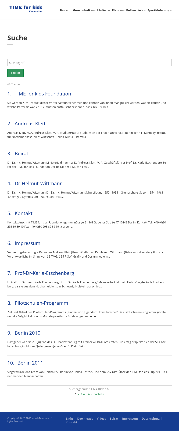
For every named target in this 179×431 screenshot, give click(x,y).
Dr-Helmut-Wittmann (39, 183)
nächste (99, 394)
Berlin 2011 (30, 362)
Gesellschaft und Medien (90, 10)
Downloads (85, 418)
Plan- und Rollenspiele (127, 10)
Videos (101, 418)
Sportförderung (158, 10)
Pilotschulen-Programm (41, 303)
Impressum (27, 243)
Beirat (64, 10)
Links (69, 418)
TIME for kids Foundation (43, 93)
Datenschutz (151, 418)
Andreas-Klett (30, 123)
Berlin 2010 (27, 332)
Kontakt (24, 213)
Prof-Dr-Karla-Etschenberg (44, 273)
